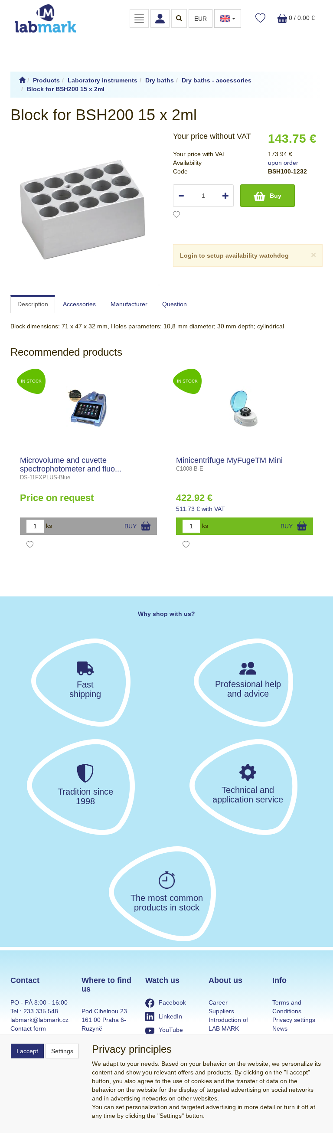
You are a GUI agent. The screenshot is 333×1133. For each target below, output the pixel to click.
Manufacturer (129, 304)
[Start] (22, 80)
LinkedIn (170, 1016)
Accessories (79, 304)
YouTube (171, 1029)
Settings (62, 1051)
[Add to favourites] (176, 215)
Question (174, 304)
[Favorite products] (260, 18)
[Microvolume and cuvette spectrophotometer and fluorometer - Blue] (88, 408)
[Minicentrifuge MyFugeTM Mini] (245, 408)
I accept (27, 1051)
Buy (275, 195)
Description (32, 304)
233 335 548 (40, 1011)
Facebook (172, 1002)
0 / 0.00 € (301, 17)
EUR (200, 18)
